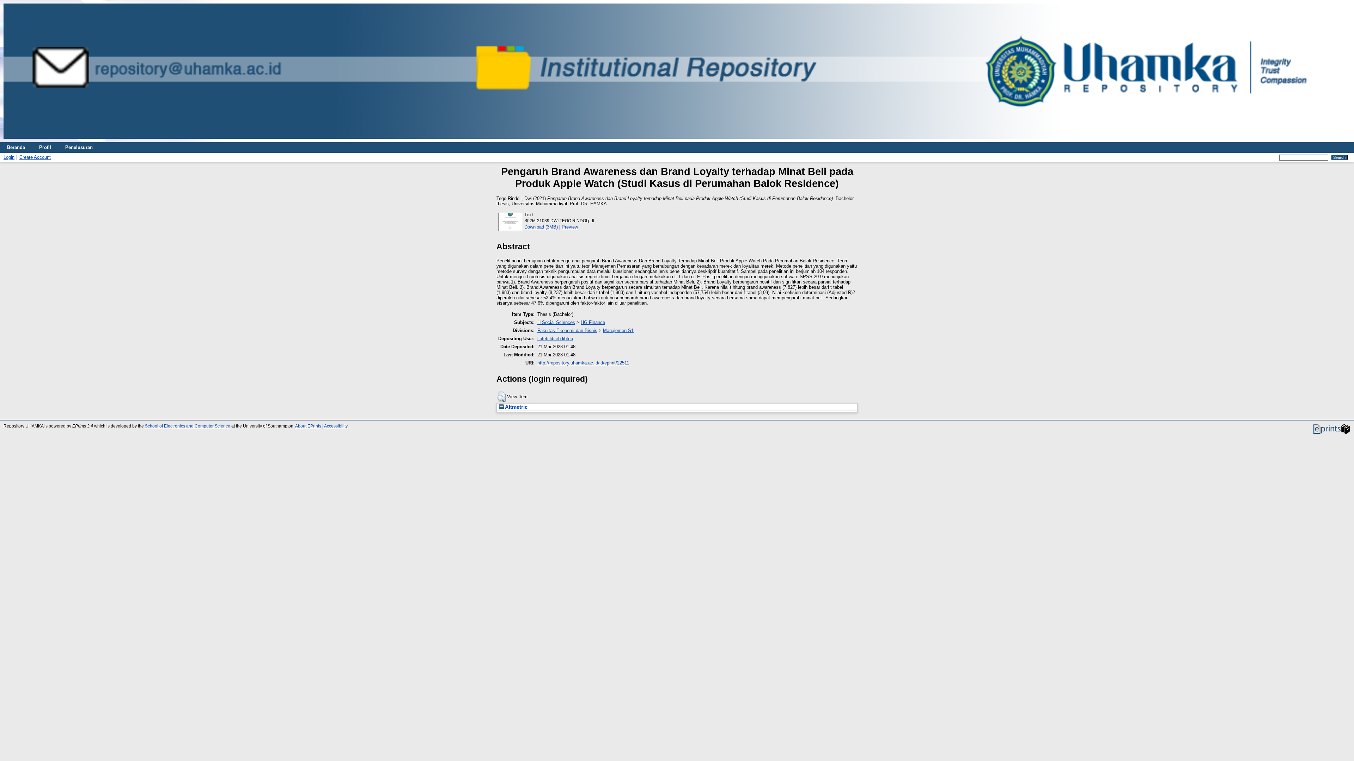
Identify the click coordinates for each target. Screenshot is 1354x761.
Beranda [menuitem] (16, 147)
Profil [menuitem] (45, 147)
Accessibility (336, 426)
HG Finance (593, 322)
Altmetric (515, 407)
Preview (570, 227)
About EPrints (308, 426)
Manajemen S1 (618, 330)
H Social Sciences (556, 322)
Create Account (35, 157)
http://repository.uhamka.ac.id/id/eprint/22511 (583, 363)
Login (9, 157)
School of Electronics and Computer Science (187, 426)
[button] (502, 397)
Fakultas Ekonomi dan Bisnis (567, 330)
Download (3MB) (541, 227)
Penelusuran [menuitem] (79, 147)
